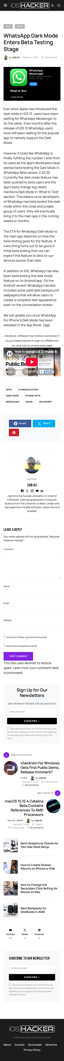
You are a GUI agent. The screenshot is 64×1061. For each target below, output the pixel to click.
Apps (8, 26)
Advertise (51, 1044)
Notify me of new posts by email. (22, 646)
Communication (28, 389)
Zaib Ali (32, 485)
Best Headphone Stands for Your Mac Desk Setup (39, 845)
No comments (32, 785)
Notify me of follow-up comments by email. (27, 637)
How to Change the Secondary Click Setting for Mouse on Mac (39, 888)
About (7, 1044)
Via (46, 325)
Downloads (35, 1044)
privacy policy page (41, 345)
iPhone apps (33, 395)
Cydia (24, 778)
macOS (11, 820)
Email (7, 603)
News (20, 26)
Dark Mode (12, 395)
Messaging (12, 401)
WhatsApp (45, 401)
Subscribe (30, 720)
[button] (5, 5)
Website (8, 620)
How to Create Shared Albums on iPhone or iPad (38, 866)
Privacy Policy (32, 1050)
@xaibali (31, 511)
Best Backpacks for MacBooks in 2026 (33, 910)
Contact (20, 1044)
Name (7, 586)
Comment (9, 549)
